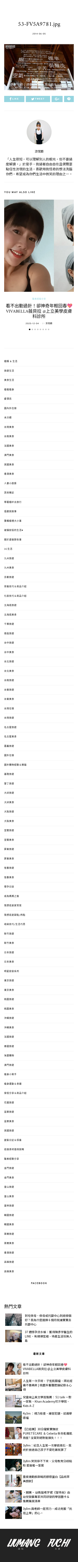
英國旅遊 (9, 1130)
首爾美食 (9, 1243)
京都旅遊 (9, 577)
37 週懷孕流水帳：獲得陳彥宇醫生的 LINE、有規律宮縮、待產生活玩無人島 (48, 1336)
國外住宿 (9, 755)
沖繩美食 (9, 1027)
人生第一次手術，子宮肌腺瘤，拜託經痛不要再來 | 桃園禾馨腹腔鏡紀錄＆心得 (47, 1385)
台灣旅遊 (9, 718)
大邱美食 (9, 802)
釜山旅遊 (9, 1187)
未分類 (8, 417)
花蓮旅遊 (9, 1102)
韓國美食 (9, 1224)
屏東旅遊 (9, 849)
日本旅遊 (9, 952)
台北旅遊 (9, 661)
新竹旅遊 (9, 933)
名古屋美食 (10, 736)
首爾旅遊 (9, 1234)
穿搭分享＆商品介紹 (15, 1093)
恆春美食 (9, 877)
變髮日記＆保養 (13, 1140)
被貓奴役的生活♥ (13, 530)
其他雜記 (9, 492)
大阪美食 (9, 821)
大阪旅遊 (9, 811)
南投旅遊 (9, 633)
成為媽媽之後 (11, 896)
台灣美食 (9, 427)
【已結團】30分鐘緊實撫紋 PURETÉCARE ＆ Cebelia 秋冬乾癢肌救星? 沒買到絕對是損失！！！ (47, 1433)
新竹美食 (9, 943)
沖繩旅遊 (9, 1018)
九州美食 (9, 567)
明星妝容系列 (11, 971)
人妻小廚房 (10, 483)
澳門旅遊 (9, 1065)
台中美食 (9, 652)
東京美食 (9, 990)
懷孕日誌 (9, 886)
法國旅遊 (9, 1037)
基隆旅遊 (9, 774)
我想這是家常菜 (13, 905)
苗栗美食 (9, 1121)
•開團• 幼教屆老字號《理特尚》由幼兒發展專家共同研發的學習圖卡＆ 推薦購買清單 (46, 1496)
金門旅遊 (9, 1168)
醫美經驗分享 (39, 299)
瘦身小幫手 (10, 1074)
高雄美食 (9, 1271)
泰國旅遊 (9, 1046)
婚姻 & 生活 (10, 361)
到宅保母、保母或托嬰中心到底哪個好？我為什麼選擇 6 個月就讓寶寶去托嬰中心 (48, 1320)
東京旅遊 (9, 980)
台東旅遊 (9, 690)
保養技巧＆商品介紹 (15, 586)
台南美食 (9, 436)
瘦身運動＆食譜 (13, 1084)
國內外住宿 (10, 408)
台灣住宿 (9, 708)
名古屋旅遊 (10, 727)
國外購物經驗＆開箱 (15, 765)
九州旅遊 (9, 558)
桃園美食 (9, 1009)
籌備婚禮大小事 (13, 521)
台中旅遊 (9, 643)
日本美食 (9, 962)
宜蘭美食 (9, 840)
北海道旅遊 (10, 605)
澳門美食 (9, 455)
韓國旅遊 (9, 1215)
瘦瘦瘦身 (9, 389)
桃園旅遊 (9, 999)
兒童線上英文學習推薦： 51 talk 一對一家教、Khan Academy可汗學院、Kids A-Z (47, 1401)
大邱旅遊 (9, 793)
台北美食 (9, 671)
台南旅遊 (9, 680)
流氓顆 (39, 151)
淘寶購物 (9, 1055)
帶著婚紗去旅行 (13, 502)
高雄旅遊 (9, 1262)
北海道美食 (10, 614)
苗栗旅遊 (9, 1112)
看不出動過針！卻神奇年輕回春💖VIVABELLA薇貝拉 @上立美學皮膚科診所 (39, 311)
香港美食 (9, 474)
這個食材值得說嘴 (14, 1149)
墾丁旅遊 (9, 783)
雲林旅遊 (9, 1205)
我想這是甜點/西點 (14, 915)
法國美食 (9, 446)
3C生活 (8, 549)
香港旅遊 (9, 1252)
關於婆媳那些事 (13, 539)
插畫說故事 (10, 511)
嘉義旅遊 (9, 746)
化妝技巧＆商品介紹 (15, 596)
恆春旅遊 (9, 868)
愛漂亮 (8, 399)
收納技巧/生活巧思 (14, 924)
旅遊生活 (9, 371)
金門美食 (9, 1177)
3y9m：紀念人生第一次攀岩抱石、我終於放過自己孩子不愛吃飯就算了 (47, 1447)
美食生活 (9, 380)
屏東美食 (9, 858)
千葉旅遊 (9, 624)
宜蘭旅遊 (9, 830)
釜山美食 (9, 1196)
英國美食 (9, 464)
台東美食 (9, 699)
